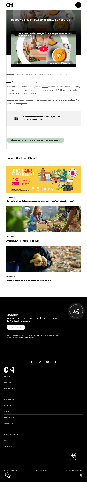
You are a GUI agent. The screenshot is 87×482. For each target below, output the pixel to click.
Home (8, 82)
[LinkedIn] (55, 362)
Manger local (9, 394)
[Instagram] (39, 362)
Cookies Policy (9, 423)
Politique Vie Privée (11, 429)
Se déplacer (8, 446)
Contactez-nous (9, 388)
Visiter (6, 411)
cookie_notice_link (10, 473)
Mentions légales (10, 417)
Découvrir (7, 376)
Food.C (45, 87)
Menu (78, 5)
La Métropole (8, 382)
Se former (7, 405)
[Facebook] (31, 362)
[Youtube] (47, 362)
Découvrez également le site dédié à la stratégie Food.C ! (35, 140)
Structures (8, 440)
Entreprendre (9, 400)
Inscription (16, 327)
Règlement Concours (11, 435)
